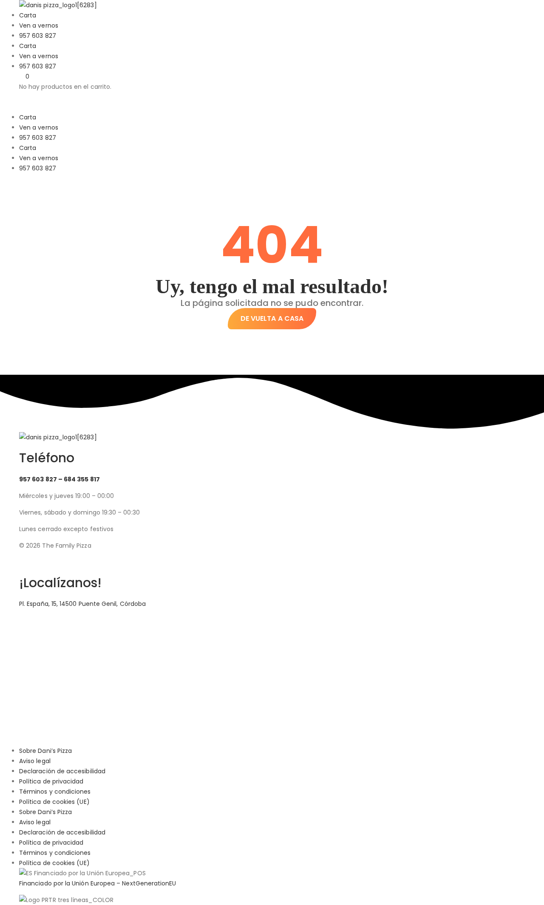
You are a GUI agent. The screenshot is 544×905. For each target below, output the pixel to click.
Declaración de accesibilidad (62, 771)
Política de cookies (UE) (54, 802)
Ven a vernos (38, 25)
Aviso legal (35, 761)
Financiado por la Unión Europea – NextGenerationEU (97, 883)
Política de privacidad (51, 781)
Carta (27, 15)
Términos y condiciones (55, 791)
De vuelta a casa (272, 318)
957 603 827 (37, 35)
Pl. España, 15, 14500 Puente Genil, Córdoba (82, 604)
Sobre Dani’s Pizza (45, 751)
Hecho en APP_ (50, 562)
